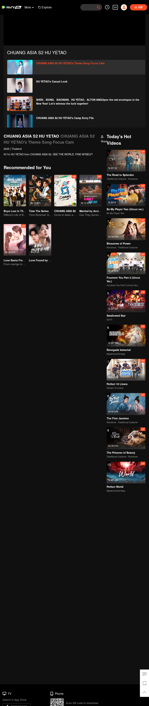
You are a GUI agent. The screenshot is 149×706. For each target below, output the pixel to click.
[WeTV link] (12, 7)
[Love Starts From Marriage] (15, 240)
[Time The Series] (40, 190)
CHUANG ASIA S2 (65, 211)
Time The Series (39, 211)
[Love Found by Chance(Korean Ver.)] (40, 240)
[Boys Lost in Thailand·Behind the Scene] (15, 190)
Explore (47, 7)
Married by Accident (91, 211)
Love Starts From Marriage (20, 260)
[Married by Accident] (90, 190)
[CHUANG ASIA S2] (65, 190)
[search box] (98, 7)
